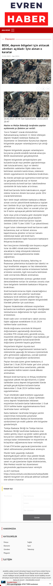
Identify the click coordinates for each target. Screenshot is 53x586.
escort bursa (13, 573)
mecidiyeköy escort (33, 580)
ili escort (21, 580)
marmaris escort (30, 578)
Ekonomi (10, 39)
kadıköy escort (45, 575)
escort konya (41, 578)
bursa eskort (41, 571)
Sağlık (29, 542)
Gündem (7, 549)
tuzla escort (39, 573)
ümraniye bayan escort (27, 571)
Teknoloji (30, 549)
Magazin (7, 553)
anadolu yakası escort (11, 571)
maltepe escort (13, 575)
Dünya (6, 542)
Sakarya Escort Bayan (26, 573)
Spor (29, 546)
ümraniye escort (8, 578)
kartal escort (34, 575)
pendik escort (25, 575)
